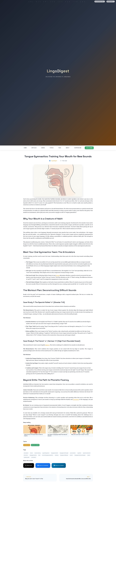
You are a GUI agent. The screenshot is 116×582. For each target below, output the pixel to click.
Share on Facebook (43, 465)
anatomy (56, 455)
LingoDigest (58, 71)
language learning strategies (80, 455)
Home (25, 147)
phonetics (26, 455)
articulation (26, 453)
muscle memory (38, 453)
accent (71, 455)
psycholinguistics (46, 453)
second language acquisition (47, 455)
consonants (33, 457)
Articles (34, 147)
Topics (51, 147)
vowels (88, 455)
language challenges (64, 455)
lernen (31, 453)
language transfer (54, 453)
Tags (59, 147)
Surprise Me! (77, 147)
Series (43, 147)
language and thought (64, 453)
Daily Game (89, 147)
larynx (57, 275)
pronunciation (72, 453)
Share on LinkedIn (59, 465)
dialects (47, 345)
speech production (86, 453)
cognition (79, 453)
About (67, 147)
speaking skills (26, 457)
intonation (76, 399)
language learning (33, 455)
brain (39, 455)
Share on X (29, 465)
